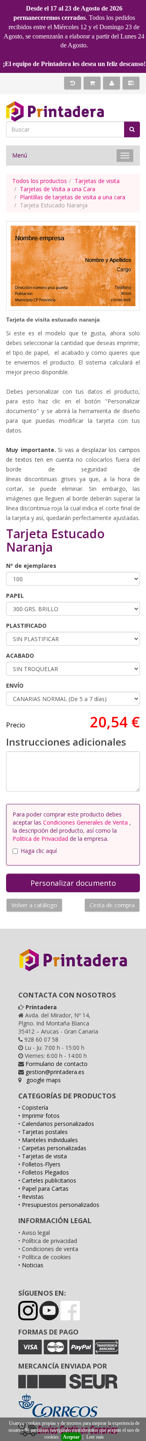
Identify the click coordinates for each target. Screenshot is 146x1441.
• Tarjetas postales (43, 1132)
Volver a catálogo (34, 905)
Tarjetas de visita (97, 181)
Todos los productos (39, 181)
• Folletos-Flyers (39, 1164)
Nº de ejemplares (31, 565)
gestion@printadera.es (55, 1072)
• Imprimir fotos (39, 1115)
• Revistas (31, 1196)
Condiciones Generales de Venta (86, 822)
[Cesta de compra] (92, 83)
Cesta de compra (112, 905)
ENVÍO (15, 685)
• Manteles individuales (48, 1140)
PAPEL (15, 595)
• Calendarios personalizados (56, 1124)
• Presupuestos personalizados (58, 1205)
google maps (43, 1080)
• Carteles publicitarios (47, 1180)
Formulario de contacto (57, 1064)
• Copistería (33, 1107)
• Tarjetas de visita (42, 1156)
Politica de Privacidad (41, 838)
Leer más (95, 1437)
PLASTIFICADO (26, 625)
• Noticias (30, 1265)
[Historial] (73, 83)
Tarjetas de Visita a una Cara (57, 189)
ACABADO (20, 655)
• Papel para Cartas (43, 1188)
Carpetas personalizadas (54, 1148)
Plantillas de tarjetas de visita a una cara (72, 197)
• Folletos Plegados (43, 1172)
